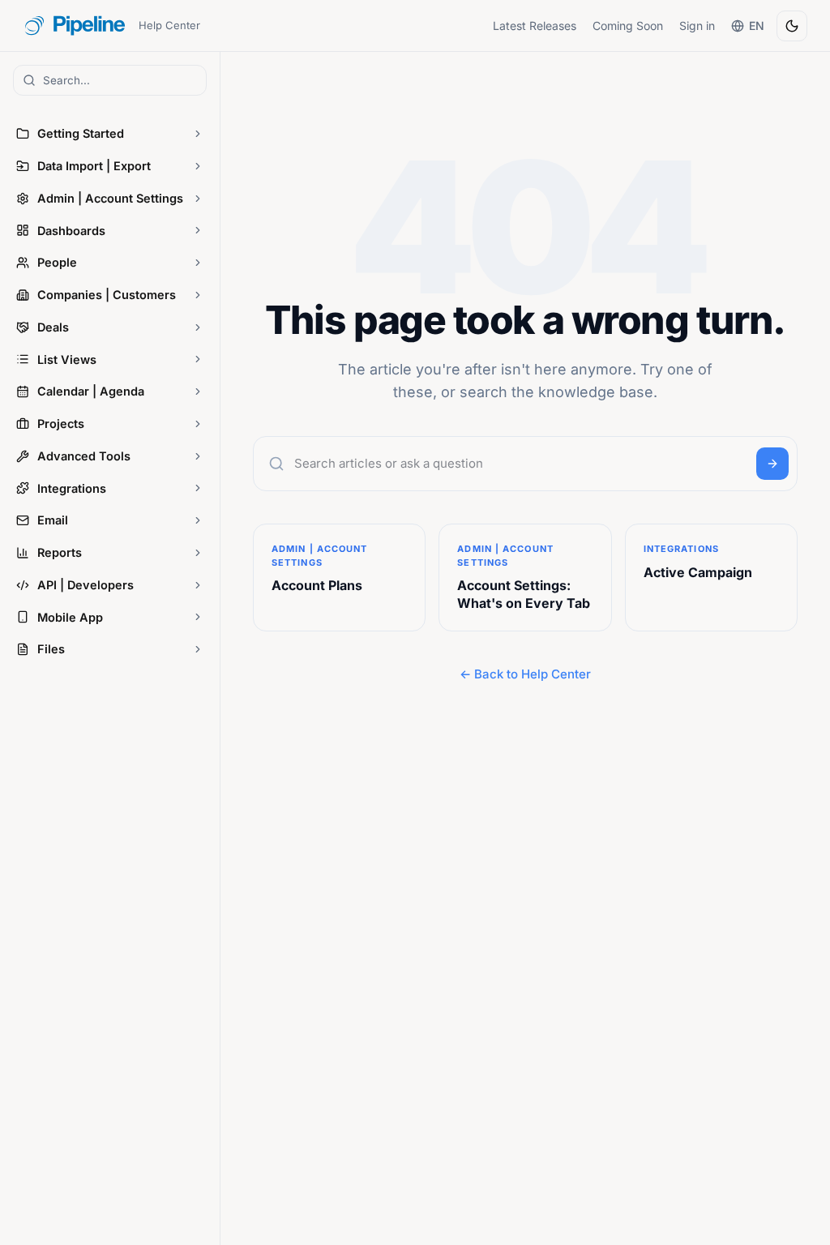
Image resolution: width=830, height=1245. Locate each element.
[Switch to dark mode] (792, 26)
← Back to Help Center (525, 674)
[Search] (772, 463)
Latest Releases (534, 25)
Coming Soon (628, 25)
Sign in (697, 25)
